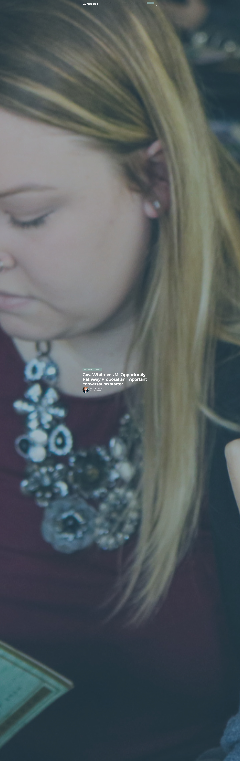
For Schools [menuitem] (142, 3)
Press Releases (88, 369)
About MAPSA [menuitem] (117, 3)
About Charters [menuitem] (108, 3)
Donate (150, 3)
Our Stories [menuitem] (134, 3)
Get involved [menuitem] (125, 3)
